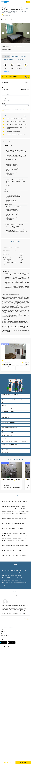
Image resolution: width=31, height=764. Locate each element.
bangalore (7, 19)
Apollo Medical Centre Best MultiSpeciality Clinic (14, 521)
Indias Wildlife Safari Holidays (9, 567)
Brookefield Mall (10, 550)
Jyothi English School (13, 528)
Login (27, 1)
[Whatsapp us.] (28, 77)
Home (2, 19)
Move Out (4, 98)
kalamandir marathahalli (19, 523)
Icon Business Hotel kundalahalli (15, 516)
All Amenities (19, 59)
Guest (3, 103)
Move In (10, 92)
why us (2, 633)
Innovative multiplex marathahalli (12, 506)
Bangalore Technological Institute (12, 545)
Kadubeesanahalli (9, 523)
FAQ (2, 629)
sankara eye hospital (19, 518)
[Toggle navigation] (12, 2)
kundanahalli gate (10, 518)
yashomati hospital (10, 508)
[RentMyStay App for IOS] (11, 642)
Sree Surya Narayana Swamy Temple (14, 543)
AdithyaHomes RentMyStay (12, 533)
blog (2, 639)
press (2, 637)
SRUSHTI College (11, 530)
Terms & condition (5, 635)
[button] (28, 33)
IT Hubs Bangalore (13, 575)
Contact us (4, 631)
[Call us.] (26, 77)
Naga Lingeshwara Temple (14, 555)
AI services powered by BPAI (7, 627)
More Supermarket (16, 513)
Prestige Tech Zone (16, 538)
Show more (6, 71)
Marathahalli (14, 19)
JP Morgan (17, 508)
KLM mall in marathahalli (17, 511)
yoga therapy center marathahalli (10, 498)
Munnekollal (20, 501)
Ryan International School (14, 552)
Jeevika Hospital (8, 538)
